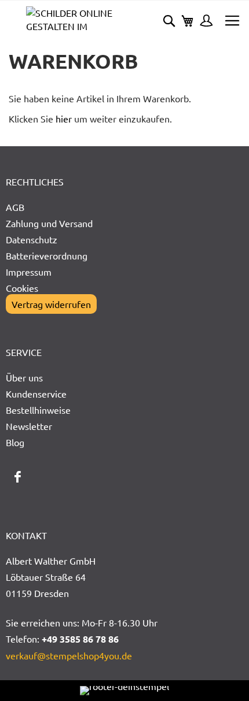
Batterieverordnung (46, 255)
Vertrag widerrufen (51, 304)
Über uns (24, 377)
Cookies (22, 288)
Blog (15, 442)
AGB (15, 207)
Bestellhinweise (38, 410)
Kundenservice (36, 393)
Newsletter (29, 426)
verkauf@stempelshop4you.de (69, 655)
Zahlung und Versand (49, 223)
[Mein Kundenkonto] (203, 22)
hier (64, 118)
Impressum (29, 271)
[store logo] (75, 19)
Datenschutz (31, 239)
